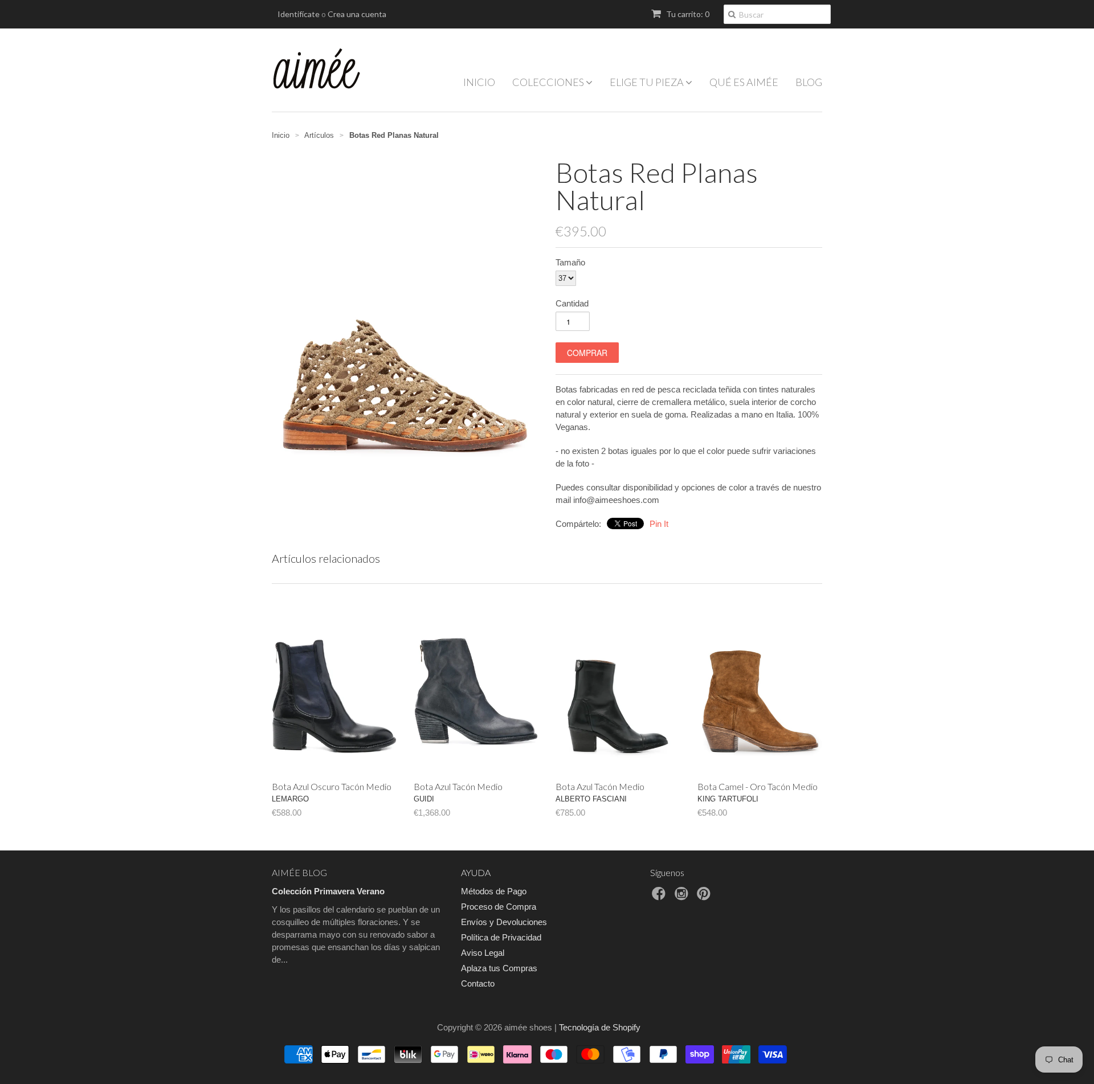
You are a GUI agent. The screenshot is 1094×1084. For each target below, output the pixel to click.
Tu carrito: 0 (686, 14)
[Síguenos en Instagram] (683, 897)
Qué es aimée (743, 82)
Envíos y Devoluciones (504, 922)
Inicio (479, 82)
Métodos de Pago (493, 891)
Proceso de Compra (498, 906)
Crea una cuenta (357, 14)
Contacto (478, 983)
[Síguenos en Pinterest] (705, 897)
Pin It (659, 524)
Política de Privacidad (501, 937)
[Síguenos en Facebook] (660, 897)
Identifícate (298, 14)
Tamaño (570, 262)
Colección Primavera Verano (328, 891)
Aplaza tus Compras (499, 968)
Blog (808, 82)
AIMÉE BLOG (299, 872)
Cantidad (572, 303)
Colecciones (549, 82)
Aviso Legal (482, 953)
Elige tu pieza (647, 82)
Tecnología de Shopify (599, 1027)
